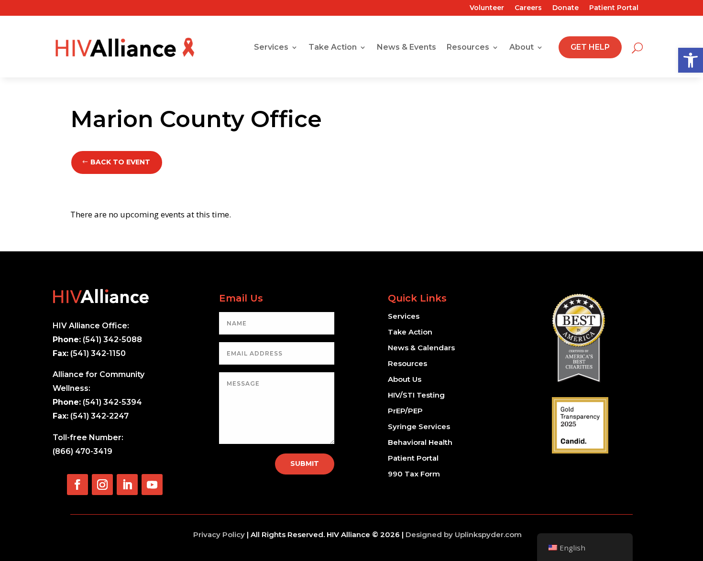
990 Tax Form (414, 473)
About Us (404, 379)
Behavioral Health (420, 442)
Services (271, 47)
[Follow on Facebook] (77, 484)
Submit (304, 463)
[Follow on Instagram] (102, 484)
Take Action (332, 47)
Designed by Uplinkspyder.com (464, 534)
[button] (690, 60)
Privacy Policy (219, 534)
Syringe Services (419, 426)
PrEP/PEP (405, 410)
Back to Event (120, 162)
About (521, 47)
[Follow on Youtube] (152, 484)
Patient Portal (613, 8)
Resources (468, 47)
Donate (565, 8)
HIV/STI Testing (416, 394)
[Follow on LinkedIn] (127, 484)
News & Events (406, 47)
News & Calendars (421, 347)
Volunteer (487, 8)
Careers (528, 8)
